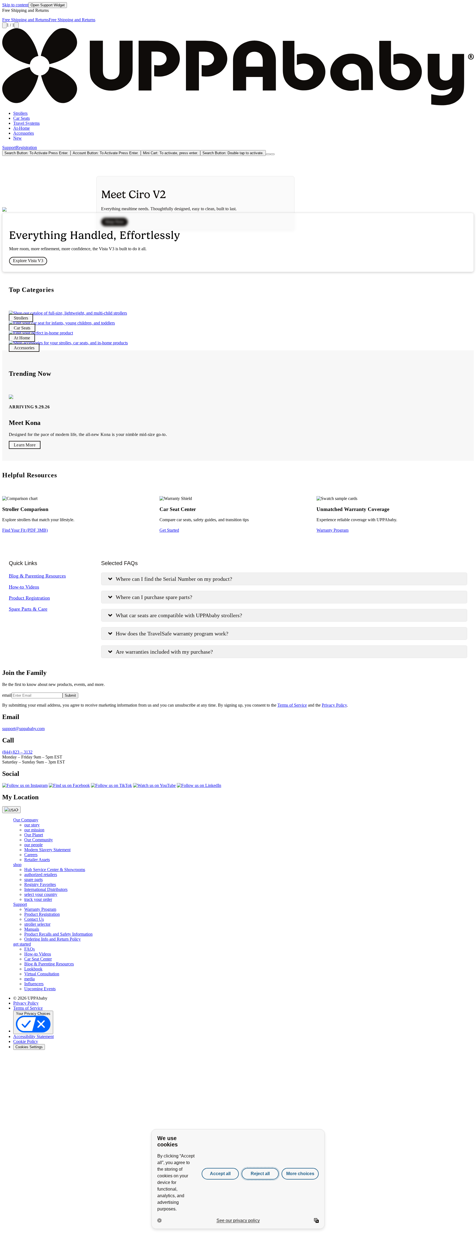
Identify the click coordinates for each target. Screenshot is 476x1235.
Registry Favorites (40, 884)
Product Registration (29, 598)
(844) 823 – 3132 (17, 752)
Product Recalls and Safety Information (58, 934)
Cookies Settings (29, 1047)
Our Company (25, 820)
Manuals (31, 929)
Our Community (38, 839)
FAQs (29, 949)
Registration (26, 147)
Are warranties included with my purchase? (164, 652)
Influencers (34, 983)
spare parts (33, 879)
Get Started (169, 530)
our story (32, 825)
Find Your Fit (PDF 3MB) (25, 530)
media (29, 978)
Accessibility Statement (33, 1036)
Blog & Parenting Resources (37, 576)
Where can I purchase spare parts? (154, 597)
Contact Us (34, 919)
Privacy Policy (334, 705)
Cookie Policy (25, 1041)
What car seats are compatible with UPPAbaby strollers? (179, 615)
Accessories (23, 133)
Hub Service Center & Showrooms (54, 869)
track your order (38, 899)
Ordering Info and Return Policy (52, 939)
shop (17, 864)
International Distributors (45, 889)
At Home (22, 338)
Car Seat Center (38, 959)
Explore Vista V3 (28, 260)
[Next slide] (16, 25)
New (17, 138)
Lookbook (33, 969)
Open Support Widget (48, 5)
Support (9, 147)
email (7, 695)
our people (33, 844)
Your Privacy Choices (33, 1014)
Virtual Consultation (41, 974)
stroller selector (37, 924)
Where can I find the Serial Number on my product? (174, 579)
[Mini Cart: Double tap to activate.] (268, 154)
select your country (40, 894)
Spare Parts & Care (28, 609)
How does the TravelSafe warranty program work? (172, 633)
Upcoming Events (40, 988)
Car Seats (21, 118)
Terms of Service (292, 705)
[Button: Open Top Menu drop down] (272, 154)
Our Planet (33, 834)
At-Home (21, 128)
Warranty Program (332, 530)
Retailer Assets (37, 859)
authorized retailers (40, 874)
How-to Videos (24, 587)
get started (22, 944)
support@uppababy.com (23, 728)
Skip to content (15, 4)
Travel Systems (26, 123)
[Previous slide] (4, 25)
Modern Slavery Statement (47, 849)
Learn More (25, 445)
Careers (30, 854)
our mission (34, 829)
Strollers (20, 113)
